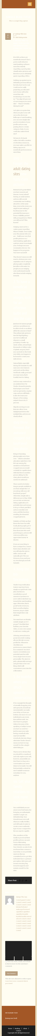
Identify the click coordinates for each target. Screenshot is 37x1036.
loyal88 (25, 914)
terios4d (27, 909)
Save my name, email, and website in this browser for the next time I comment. (18, 964)
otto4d (29, 916)
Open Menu (30, 4)
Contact (18, 1031)
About (25, 1028)
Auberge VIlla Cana (20, 34)
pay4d (23, 900)
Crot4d (18, 900)
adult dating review (21, 37)
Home (10, 1028)
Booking (17, 1028)
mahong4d (20, 909)
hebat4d (19, 907)
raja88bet (19, 912)
